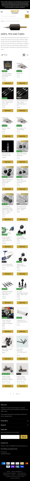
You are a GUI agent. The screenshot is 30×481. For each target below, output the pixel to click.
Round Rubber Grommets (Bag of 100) (21, 238)
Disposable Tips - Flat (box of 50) (6, 154)
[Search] (27, 16)
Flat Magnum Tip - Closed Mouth (22, 129)
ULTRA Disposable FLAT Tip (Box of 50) (7, 265)
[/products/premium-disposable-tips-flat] (8, 146)
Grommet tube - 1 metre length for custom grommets (7, 238)
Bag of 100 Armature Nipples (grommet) (21, 181)
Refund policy (7, 475)
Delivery (13, 475)
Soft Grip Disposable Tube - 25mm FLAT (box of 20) (7, 102)
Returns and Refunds (16, 471)
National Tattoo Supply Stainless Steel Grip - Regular (7, 378)
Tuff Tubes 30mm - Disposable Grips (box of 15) (7, 75)
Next (17, 394)
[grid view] (24, 55)
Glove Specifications (21, 475)
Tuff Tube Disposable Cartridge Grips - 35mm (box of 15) (22, 294)
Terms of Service (21, 473)
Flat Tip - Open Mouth (6, 129)
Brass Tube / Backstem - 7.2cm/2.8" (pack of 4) (22, 351)
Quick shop (7, 83)
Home (2, 21)
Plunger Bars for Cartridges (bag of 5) (22, 321)
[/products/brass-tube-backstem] (22, 342)
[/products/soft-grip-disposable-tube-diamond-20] (22, 93)
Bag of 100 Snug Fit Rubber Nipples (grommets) (7, 181)
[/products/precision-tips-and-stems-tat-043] (22, 199)
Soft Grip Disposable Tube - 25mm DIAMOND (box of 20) (22, 103)
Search (8, 471)
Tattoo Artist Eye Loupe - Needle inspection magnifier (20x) (7, 322)
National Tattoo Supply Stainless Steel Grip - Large (21, 378)
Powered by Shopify (15, 478)
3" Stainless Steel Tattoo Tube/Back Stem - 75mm (21, 208)
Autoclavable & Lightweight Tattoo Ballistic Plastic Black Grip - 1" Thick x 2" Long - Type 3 (7, 210)
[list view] (27, 55)
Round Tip (19, 73)
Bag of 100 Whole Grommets (22, 154)
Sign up (24, 437)
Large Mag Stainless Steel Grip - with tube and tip (7, 293)
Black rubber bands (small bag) (7, 349)
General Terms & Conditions (9, 473)
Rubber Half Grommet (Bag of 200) (21, 265)
